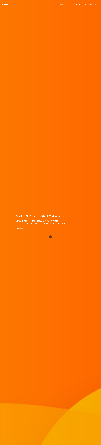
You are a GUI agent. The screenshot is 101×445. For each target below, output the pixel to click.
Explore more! (20, 228)
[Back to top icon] (95, 442)
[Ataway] (5, 4)
